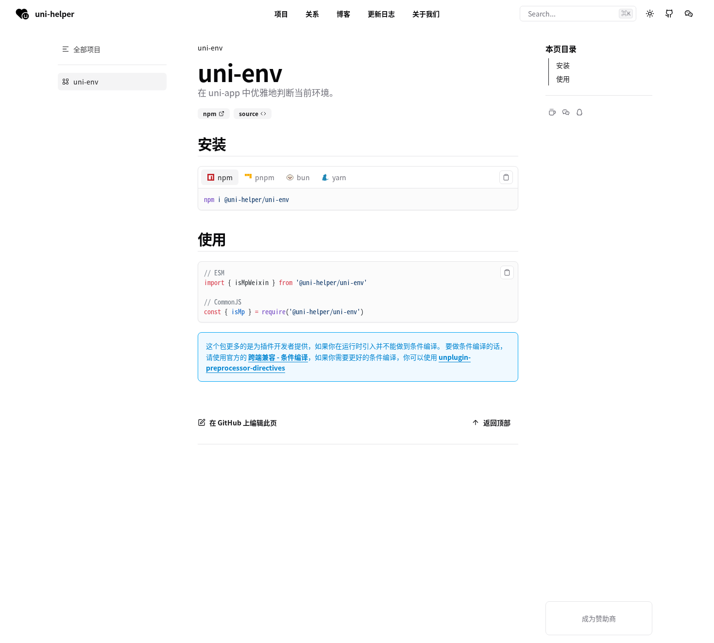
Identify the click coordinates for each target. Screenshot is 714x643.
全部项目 (87, 49)
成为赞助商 (599, 618)
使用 (212, 238)
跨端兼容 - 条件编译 (278, 357)
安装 (212, 143)
